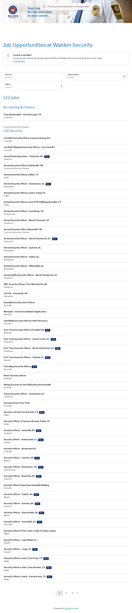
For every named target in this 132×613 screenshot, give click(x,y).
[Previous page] (54, 593)
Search (8, 74)
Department (73, 74)
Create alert (19, 61)
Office (8, 84)
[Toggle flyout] (124, 76)
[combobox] (5, 87)
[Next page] (77, 593)
